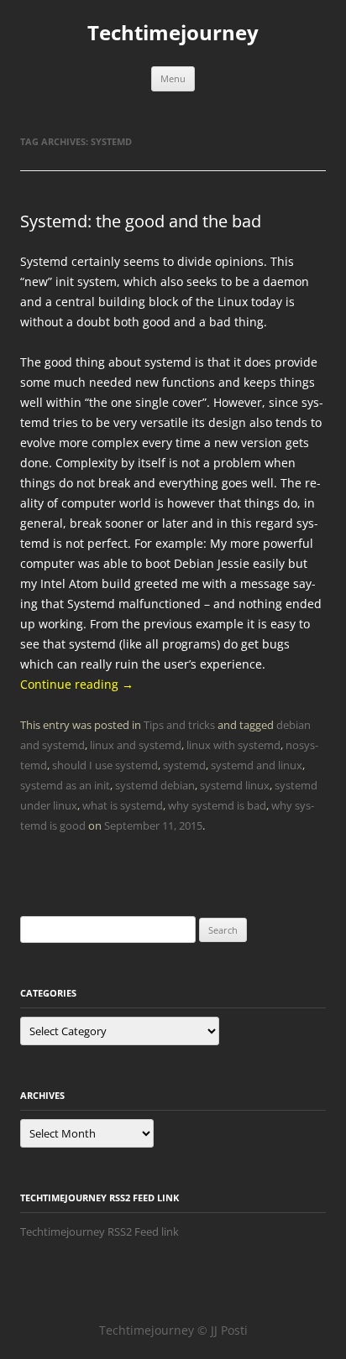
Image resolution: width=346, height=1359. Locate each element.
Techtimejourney (173, 33)
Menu (173, 78)
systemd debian (155, 785)
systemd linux (235, 785)
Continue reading (77, 684)
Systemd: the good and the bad (140, 221)
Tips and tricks (179, 724)
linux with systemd (233, 744)
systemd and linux (256, 765)
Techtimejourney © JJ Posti (173, 1330)
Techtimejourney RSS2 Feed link (99, 1231)
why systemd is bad (217, 805)
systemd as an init (65, 785)
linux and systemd (135, 744)
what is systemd (122, 805)
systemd (184, 765)
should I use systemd (105, 765)
